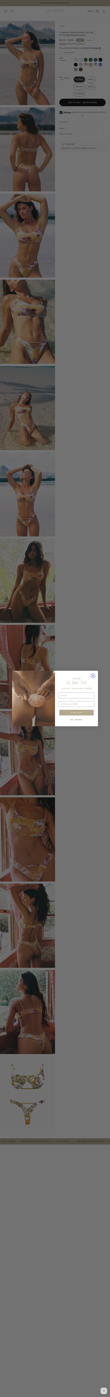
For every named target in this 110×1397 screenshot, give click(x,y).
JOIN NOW (76, 712)
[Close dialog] (93, 676)
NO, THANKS (76, 720)
